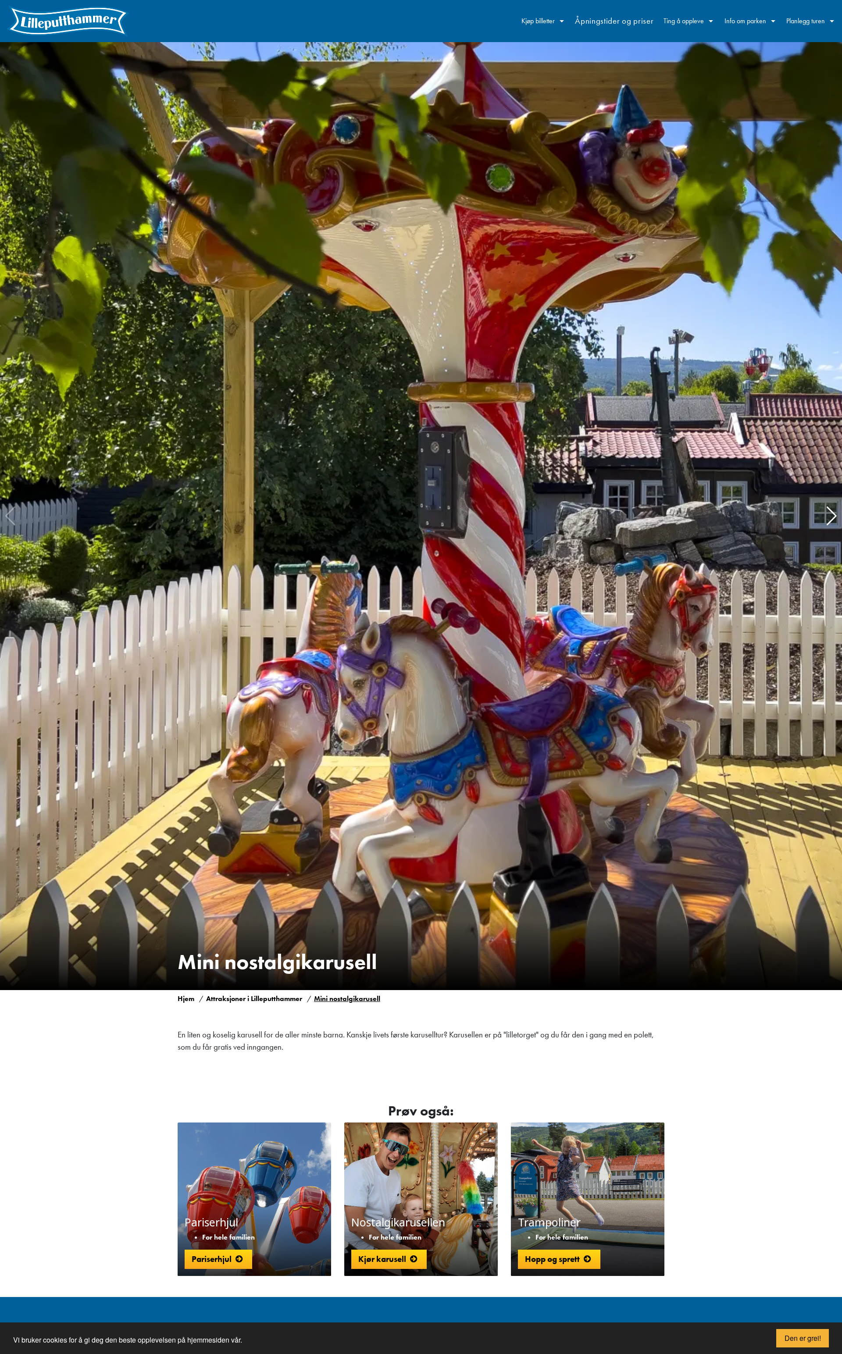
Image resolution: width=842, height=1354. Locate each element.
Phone (494, 1312)
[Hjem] (68, 21)
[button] (832, 516)
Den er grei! (803, 1338)
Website (497, 1312)
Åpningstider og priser (614, 20)
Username (500, 1312)
